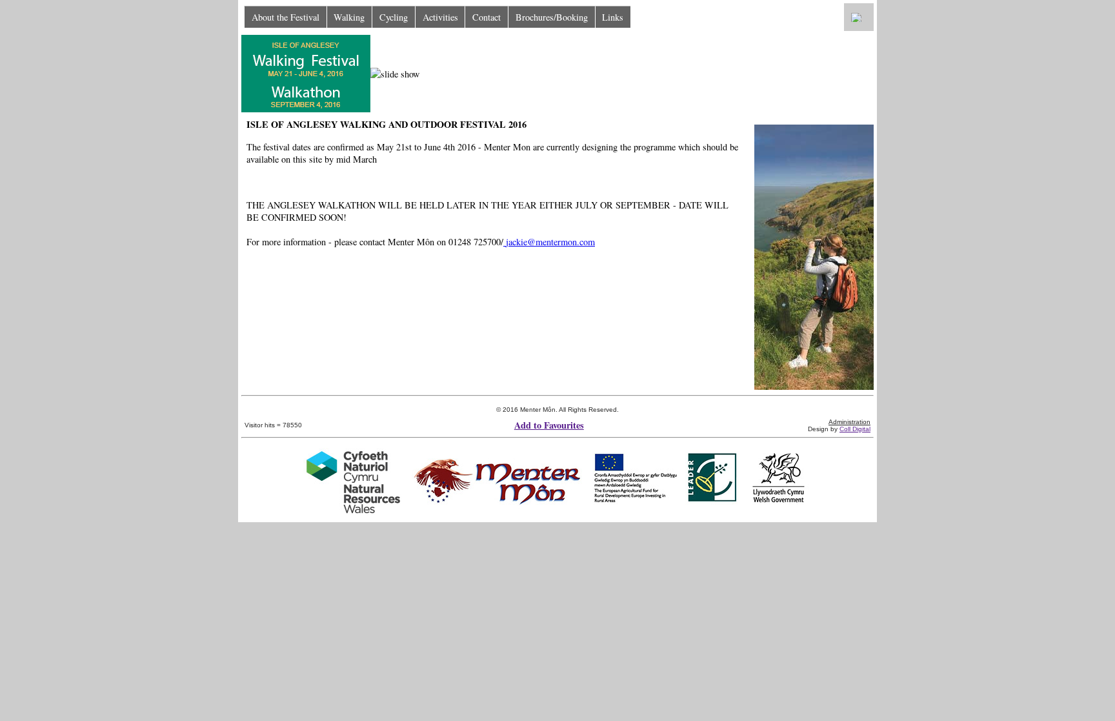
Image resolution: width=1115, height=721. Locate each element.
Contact (486, 17)
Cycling (393, 17)
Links (612, 17)
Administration (849, 421)
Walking (349, 17)
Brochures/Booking (552, 17)
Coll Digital (854, 428)
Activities (440, 17)
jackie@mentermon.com (550, 242)
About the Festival (285, 17)
